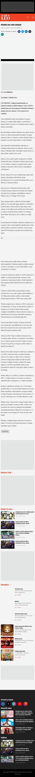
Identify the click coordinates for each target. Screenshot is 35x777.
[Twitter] (8, 704)
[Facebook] (19, 31)
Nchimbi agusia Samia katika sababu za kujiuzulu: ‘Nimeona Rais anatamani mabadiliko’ (23, 712)
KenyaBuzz (5, 585)
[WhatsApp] (2, 34)
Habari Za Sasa (6, 509)
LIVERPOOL (5, 431)
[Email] (29, 31)
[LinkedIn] (26, 31)
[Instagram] (25, 704)
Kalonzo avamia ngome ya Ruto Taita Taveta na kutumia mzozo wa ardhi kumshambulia (24, 758)
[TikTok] (14, 704)
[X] (22, 31)
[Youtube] (20, 704)
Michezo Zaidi (6, 473)
